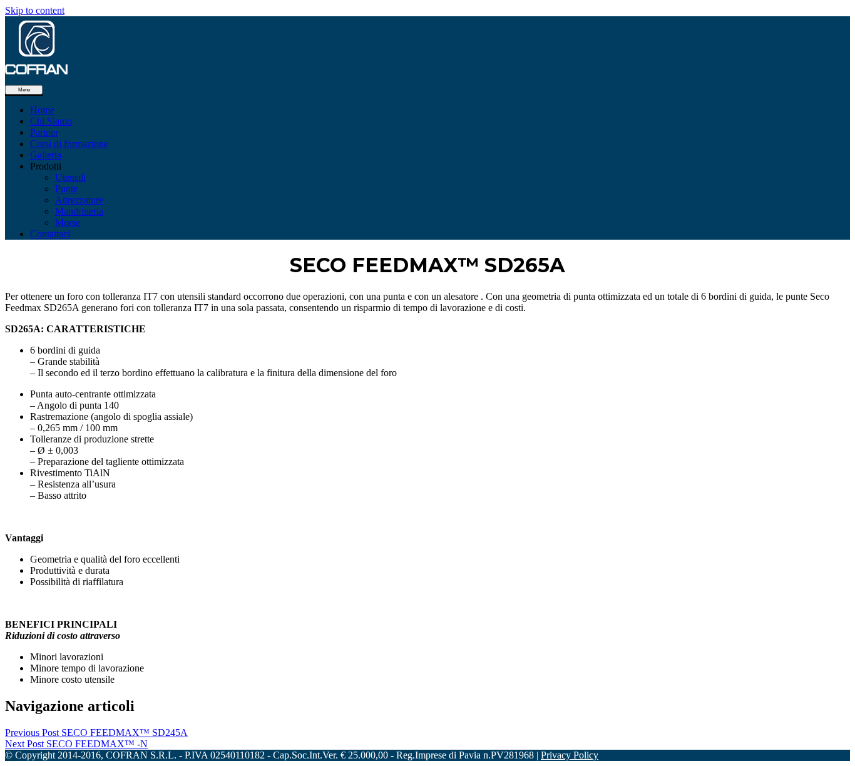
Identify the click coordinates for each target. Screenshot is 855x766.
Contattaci (50, 233)
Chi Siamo (51, 121)
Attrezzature (79, 200)
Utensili (70, 177)
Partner (44, 132)
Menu (24, 90)
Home (42, 110)
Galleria (45, 155)
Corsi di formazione (69, 143)
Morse (67, 222)
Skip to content (34, 10)
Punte (66, 188)
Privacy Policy (569, 755)
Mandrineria (79, 211)
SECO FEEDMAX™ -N (76, 743)
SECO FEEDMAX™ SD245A (96, 732)
